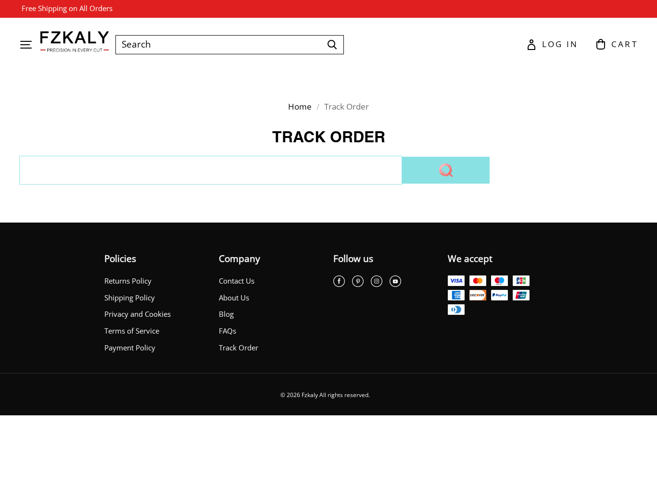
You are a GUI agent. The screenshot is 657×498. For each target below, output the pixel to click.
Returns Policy (128, 281)
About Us (234, 298)
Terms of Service (131, 331)
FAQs (227, 331)
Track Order (238, 348)
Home (300, 106)
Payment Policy (129, 348)
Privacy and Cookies (137, 314)
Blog (226, 314)
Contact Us (236, 281)
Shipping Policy (129, 298)
